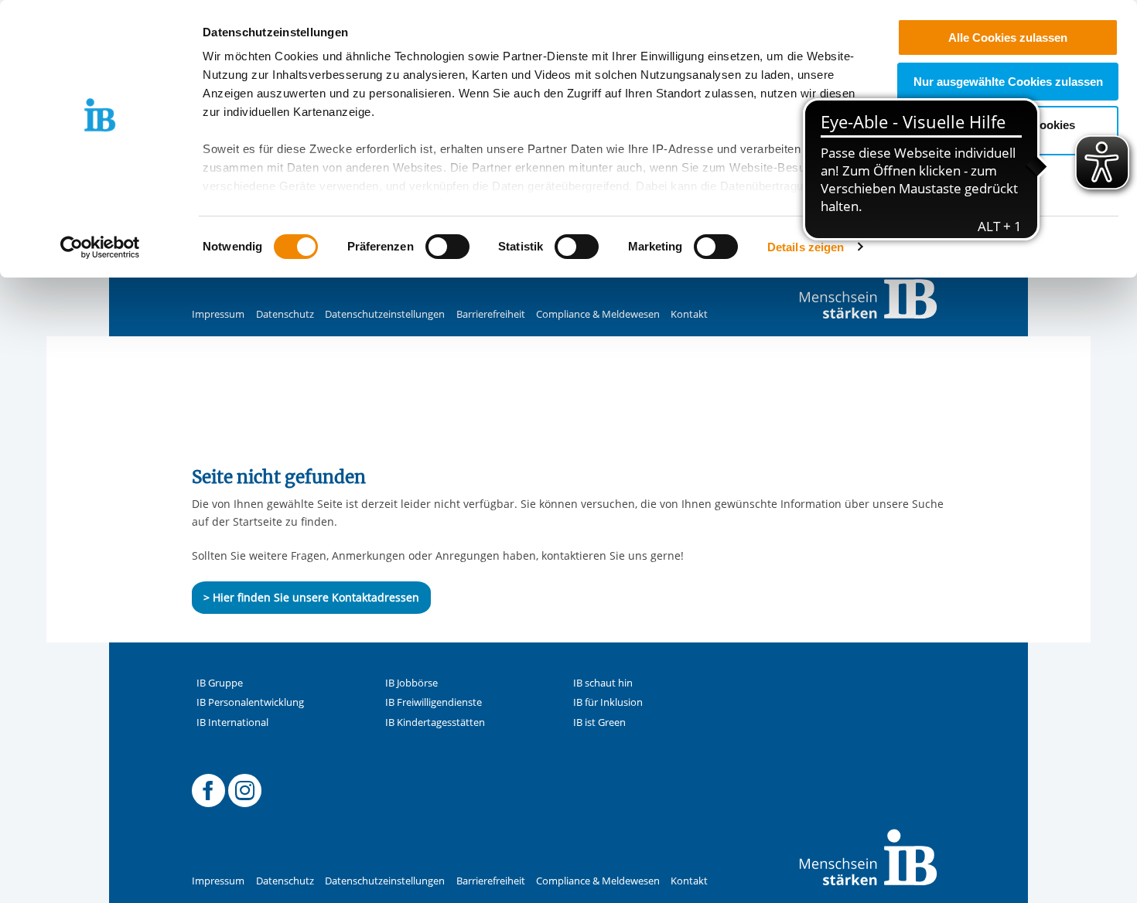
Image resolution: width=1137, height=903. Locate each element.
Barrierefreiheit (490, 314)
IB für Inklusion (608, 702)
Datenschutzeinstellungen (385, 314)
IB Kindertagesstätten (435, 722)
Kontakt (689, 314)
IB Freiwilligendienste (433, 702)
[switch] (447, 246)
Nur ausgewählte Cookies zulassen (1008, 81)
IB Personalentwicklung (250, 702)
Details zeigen (805, 247)
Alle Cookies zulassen (1007, 37)
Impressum (218, 314)
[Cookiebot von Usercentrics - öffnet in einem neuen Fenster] (100, 247)
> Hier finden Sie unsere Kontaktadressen (311, 597)
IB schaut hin (603, 683)
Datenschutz (285, 314)
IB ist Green (599, 722)
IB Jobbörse (411, 683)
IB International (232, 722)
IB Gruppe (219, 683)
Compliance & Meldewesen (598, 314)
